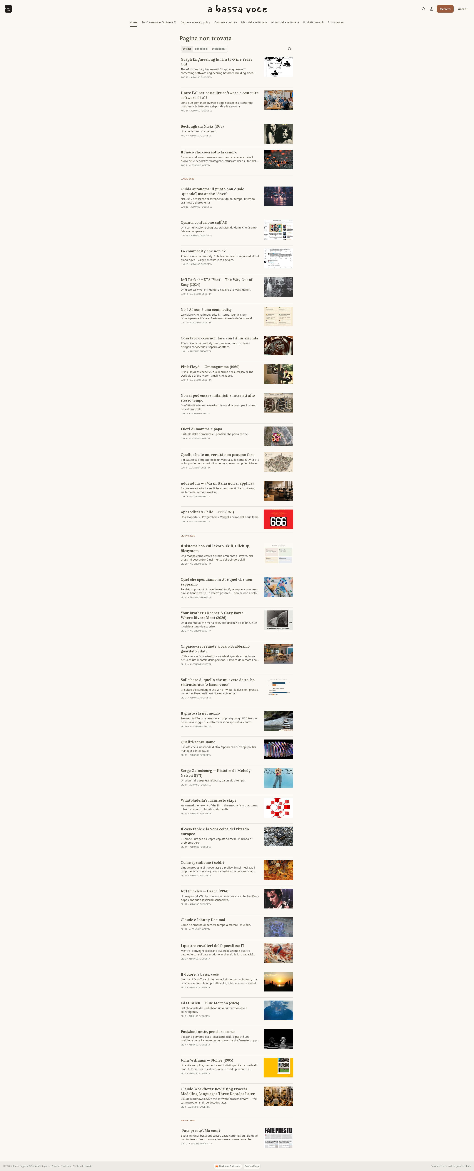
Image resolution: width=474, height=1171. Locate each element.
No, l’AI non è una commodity (206, 309)
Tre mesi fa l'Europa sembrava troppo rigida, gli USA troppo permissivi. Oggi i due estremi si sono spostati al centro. (219, 720)
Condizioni (66, 1166)
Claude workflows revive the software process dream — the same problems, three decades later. (219, 1100)
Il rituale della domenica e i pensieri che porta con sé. (214, 434)
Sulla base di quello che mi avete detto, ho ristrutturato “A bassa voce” (218, 682)
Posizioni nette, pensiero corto (208, 1031)
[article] (237, 70)
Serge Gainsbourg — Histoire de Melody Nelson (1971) (216, 773)
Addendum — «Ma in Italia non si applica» (217, 483)
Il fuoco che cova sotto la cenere (209, 152)
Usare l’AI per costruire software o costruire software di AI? (220, 95)
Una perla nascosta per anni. (199, 131)
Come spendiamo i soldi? (202, 862)
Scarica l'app (252, 1166)
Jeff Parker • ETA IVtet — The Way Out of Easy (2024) (216, 282)
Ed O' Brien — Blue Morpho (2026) (210, 1003)
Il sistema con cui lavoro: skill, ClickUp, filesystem (215, 548)
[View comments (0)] (207, 526)
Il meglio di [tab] (201, 48)
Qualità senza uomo (198, 742)
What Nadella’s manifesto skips (208, 800)
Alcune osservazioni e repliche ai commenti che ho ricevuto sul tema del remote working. (218, 490)
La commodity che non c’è (203, 251)
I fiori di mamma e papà (201, 429)
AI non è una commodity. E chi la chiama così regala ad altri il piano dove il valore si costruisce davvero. (220, 258)
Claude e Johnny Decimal (203, 920)
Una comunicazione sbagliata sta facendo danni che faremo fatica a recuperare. (219, 229)
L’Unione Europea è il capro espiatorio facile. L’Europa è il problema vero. (217, 840)
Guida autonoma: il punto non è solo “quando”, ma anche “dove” (212, 191)
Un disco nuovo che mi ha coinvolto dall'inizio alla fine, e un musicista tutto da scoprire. (219, 624)
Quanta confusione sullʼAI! (204, 222)
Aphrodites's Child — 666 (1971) (207, 512)
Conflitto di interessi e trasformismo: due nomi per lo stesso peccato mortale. (219, 407)
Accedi (462, 9)
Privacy (55, 1166)
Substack (435, 1166)
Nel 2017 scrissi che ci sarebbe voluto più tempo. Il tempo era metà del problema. (218, 200)
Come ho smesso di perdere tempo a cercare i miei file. (216, 925)
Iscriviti (445, 9)
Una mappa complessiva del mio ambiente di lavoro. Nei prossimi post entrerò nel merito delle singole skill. (217, 557)
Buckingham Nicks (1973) (202, 126)
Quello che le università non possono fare (217, 454)
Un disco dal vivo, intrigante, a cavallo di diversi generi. (216, 289)
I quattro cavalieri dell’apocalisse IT (212, 945)
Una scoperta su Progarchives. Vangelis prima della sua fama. (220, 517)
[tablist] (204, 49)
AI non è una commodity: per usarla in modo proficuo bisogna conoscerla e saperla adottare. (215, 345)
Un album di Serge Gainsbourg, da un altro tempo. (213, 780)
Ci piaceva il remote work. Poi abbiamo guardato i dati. (215, 648)
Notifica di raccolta (82, 1166)
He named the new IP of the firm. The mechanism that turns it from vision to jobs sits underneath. (219, 807)
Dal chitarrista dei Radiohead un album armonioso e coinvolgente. (214, 1009)
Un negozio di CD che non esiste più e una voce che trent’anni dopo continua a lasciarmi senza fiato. (220, 898)
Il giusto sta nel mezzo (200, 713)
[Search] (423, 9)
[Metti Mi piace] (183, 526)
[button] (133, 22)
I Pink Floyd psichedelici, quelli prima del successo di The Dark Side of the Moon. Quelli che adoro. (217, 373)
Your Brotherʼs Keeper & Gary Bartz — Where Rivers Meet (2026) (214, 615)
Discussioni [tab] (219, 48)
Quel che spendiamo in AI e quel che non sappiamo (216, 581)
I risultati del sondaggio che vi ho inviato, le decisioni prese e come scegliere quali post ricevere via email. (219, 691)
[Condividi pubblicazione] (431, 9)
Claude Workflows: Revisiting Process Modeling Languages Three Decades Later (218, 1091)
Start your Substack (229, 1166)
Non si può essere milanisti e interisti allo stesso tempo (218, 397)
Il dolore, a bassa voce (200, 974)
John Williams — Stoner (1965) (207, 1060)
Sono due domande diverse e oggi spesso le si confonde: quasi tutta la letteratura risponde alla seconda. (217, 104)
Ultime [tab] (187, 48)
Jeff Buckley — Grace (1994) (204, 891)
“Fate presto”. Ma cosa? (201, 1130)
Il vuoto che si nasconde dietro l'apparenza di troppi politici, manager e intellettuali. (219, 748)
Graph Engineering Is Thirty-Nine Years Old (216, 61)
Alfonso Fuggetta (201, 77)
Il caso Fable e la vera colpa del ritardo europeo (215, 831)
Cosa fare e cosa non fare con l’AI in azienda (219, 338)
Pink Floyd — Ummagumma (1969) (210, 367)
